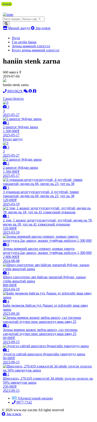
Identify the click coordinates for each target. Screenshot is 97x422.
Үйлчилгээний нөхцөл (35, 398)
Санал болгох (13, 98)
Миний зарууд (19, 28)
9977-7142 (23, 402)
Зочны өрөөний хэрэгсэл (31, 46)
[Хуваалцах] (34, 91)
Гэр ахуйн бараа (24, 42)
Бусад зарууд (12, 139)
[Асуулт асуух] (26, 91)
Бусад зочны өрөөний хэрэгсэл (35, 50)
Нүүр (16, 38)
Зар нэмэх (43, 28)
